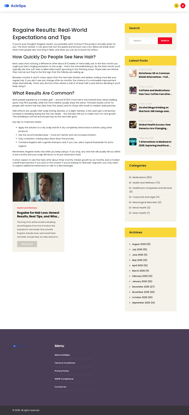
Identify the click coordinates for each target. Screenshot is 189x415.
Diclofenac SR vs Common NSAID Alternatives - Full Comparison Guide (154, 75)
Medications (142, 177)
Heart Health (141, 212)
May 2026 (139, 260)
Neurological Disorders (147, 202)
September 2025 (143, 302)
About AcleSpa (62, 355)
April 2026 (140, 265)
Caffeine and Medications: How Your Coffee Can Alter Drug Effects (154, 92)
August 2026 (141, 244)
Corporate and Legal (146, 197)
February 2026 (142, 276)
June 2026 (139, 254)
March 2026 (140, 270)
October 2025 (142, 297)
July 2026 (139, 249)
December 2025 (143, 286)
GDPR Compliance (64, 378)
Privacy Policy (62, 370)
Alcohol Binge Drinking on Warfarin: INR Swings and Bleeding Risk (154, 109)
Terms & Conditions (65, 362)
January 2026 (142, 281)
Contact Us (60, 386)
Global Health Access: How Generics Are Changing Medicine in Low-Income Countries (155, 126)
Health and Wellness (27, 207)
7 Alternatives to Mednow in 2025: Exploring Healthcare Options (155, 143)
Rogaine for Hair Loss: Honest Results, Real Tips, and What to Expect (38, 215)
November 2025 (143, 292)
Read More (27, 244)
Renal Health (141, 207)
